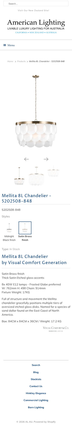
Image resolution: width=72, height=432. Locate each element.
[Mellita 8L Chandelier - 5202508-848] (36, 111)
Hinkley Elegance (36, 393)
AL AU (29, 421)
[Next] (46, 159)
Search (36, 365)
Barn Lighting (36, 407)
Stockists (36, 379)
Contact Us (36, 386)
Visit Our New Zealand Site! (33, 10)
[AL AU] (35, 27)
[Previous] (26, 159)
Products (21, 61)
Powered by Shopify (45, 421)
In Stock (15, 249)
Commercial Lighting (36, 400)
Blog (36, 372)
